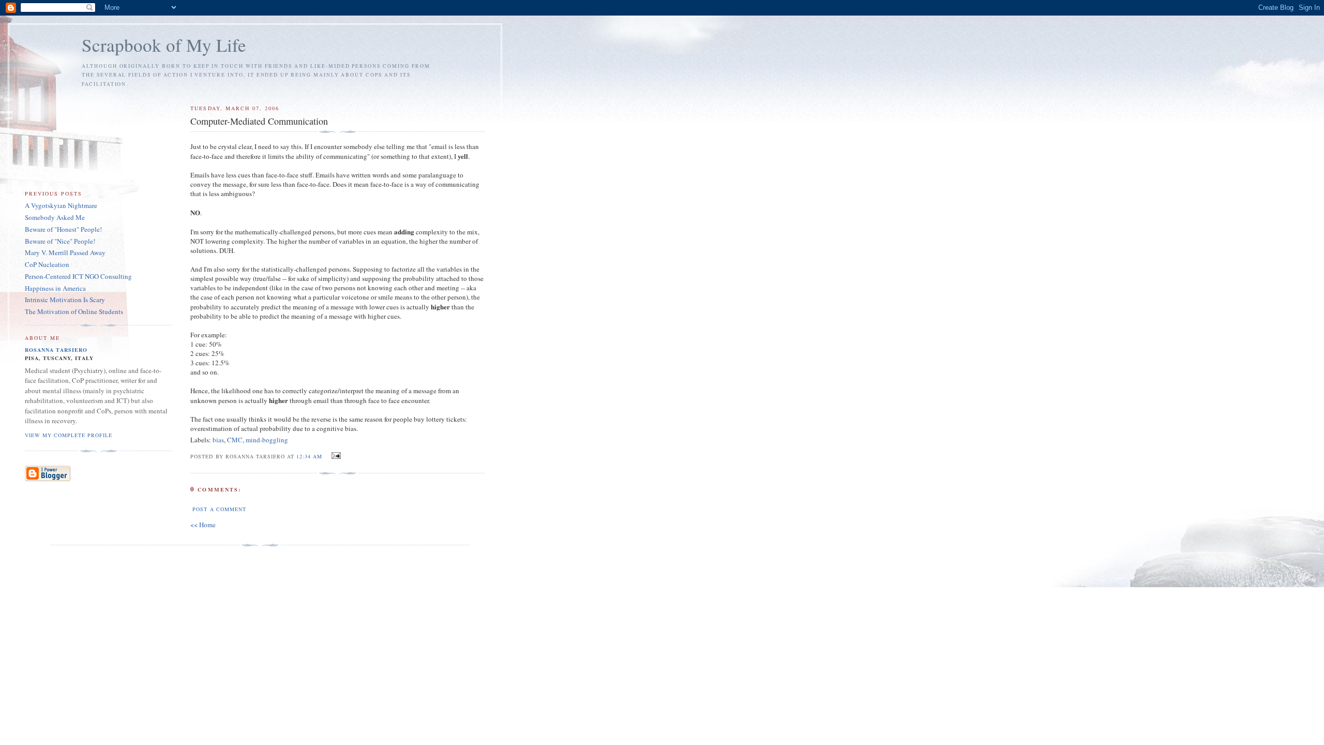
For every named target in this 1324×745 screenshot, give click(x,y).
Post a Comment (219, 509)
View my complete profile (68, 435)
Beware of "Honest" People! (63, 229)
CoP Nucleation (47, 264)
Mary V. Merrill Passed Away (65, 252)
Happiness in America (55, 288)
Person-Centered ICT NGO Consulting (78, 276)
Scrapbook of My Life (164, 45)
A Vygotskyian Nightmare (61, 205)
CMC (235, 439)
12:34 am (309, 456)
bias (218, 439)
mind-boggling (267, 439)
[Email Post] (334, 455)
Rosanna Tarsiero (56, 349)
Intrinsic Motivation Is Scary (65, 299)
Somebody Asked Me (55, 217)
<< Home (203, 524)
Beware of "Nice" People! (60, 241)
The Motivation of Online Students (74, 311)
